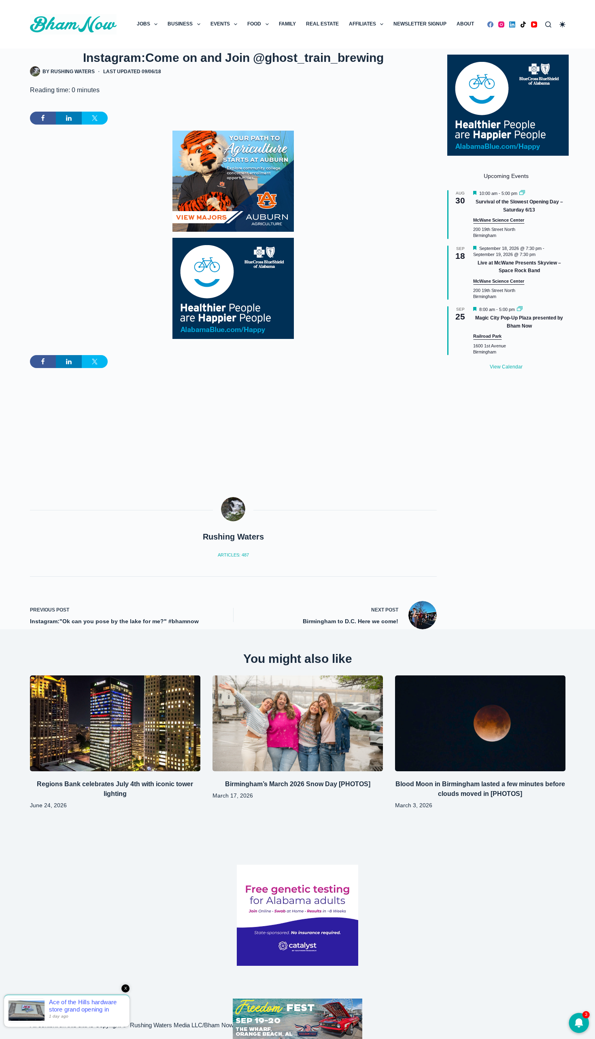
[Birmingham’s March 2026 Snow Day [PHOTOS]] (297, 723)
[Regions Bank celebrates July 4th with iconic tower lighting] (115, 723)
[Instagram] (501, 24)
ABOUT (465, 24)
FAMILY (287, 24)
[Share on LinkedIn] (69, 118)
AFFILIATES (362, 24)
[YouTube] (534, 24)
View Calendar (506, 367)
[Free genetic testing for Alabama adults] (297, 914)
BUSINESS (180, 24)
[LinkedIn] (512, 24)
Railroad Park (487, 336)
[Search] (548, 24)
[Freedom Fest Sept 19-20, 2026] (297, 1018)
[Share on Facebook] (43, 118)
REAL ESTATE (322, 24)
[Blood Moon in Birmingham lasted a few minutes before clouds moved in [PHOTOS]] (480, 723)
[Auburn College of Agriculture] (233, 181)
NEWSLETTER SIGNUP (419, 24)
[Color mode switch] (562, 24)
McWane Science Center (498, 220)
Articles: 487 (233, 554)
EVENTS (220, 24)
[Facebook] (490, 24)
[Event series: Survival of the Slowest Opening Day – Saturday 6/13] (522, 193)
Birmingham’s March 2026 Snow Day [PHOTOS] (297, 784)
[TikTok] (523, 24)
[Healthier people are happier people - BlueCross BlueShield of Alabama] (233, 288)
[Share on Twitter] (95, 118)
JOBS (143, 24)
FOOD (254, 24)
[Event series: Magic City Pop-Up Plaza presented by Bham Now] (520, 309)
